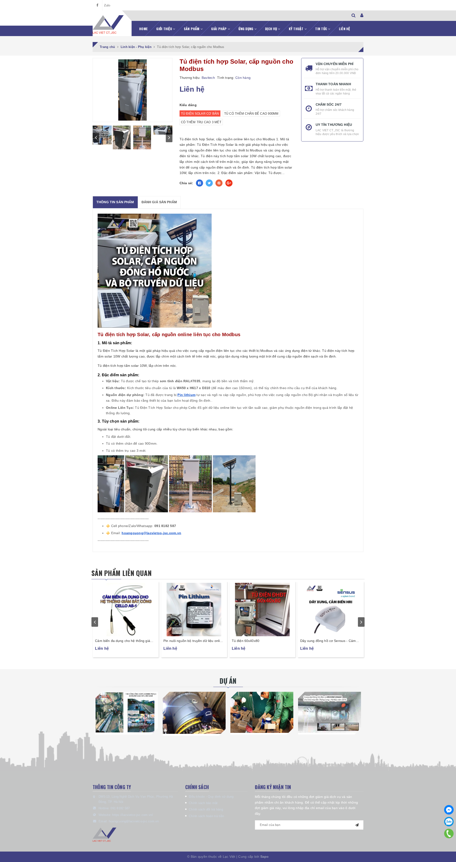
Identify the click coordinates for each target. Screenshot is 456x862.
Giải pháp (219, 28)
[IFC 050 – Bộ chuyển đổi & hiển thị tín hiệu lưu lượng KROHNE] (126, 609)
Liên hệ (344, 28)
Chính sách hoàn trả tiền (206, 816)
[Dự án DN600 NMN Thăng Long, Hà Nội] (329, 712)
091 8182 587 (120, 808)
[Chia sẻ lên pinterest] (219, 183)
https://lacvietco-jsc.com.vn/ (132, 815)
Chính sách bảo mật (203, 803)
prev (96, 137)
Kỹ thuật (296, 28)
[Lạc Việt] (108, 24)
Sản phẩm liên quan (121, 573)
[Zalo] (449, 821)
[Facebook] (449, 810)
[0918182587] (449, 833)
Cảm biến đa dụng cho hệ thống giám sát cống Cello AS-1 (192, 641)
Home (143, 28)
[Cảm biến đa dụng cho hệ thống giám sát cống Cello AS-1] (194, 609)
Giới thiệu (164, 28)
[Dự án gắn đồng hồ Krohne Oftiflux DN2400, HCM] (194, 713)
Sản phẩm (192, 28)
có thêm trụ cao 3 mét (201, 122)
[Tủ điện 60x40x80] (331, 609)
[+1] (229, 183)
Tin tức (321, 28)
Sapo (264, 856)
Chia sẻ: (186, 183)
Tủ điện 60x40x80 (314, 641)
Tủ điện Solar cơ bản (200, 113)
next (169, 137)
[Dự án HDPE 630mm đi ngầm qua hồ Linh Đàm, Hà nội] (126, 712)
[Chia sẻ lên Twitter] (209, 183)
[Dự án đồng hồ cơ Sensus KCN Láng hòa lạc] (261, 712)
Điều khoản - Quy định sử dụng (211, 796)
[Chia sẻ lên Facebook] (199, 183)
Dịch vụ (271, 28)
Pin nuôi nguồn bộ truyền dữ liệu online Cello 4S (262, 641)
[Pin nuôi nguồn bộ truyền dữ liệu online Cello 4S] (262, 609)
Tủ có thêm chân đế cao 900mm (251, 113)
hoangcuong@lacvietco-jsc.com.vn (134, 821)
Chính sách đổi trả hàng (206, 809)
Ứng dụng (246, 28)
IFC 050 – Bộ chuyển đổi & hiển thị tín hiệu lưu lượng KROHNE (124, 641)
